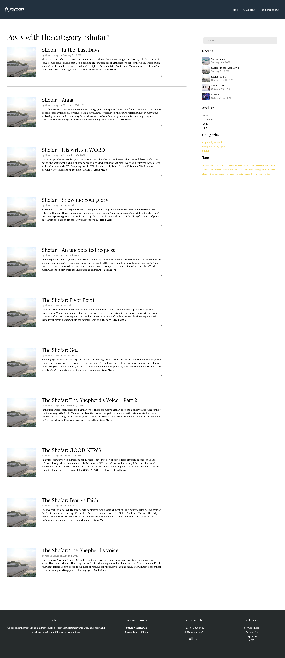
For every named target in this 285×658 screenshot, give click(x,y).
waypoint (258, 174)
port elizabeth (215, 169)
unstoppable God (262, 169)
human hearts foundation (254, 165)
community (232, 165)
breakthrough (207, 165)
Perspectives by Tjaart (214, 146)
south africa (248, 169)
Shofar (205, 150)
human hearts (271, 165)
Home (234, 9)
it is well (205, 169)
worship (266, 174)
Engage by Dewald (212, 142)
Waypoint (249, 9)
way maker (229, 174)
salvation (238, 169)
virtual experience (217, 174)
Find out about (270, 9)
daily (240, 165)
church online (220, 165)
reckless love (228, 169)
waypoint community (244, 174)
